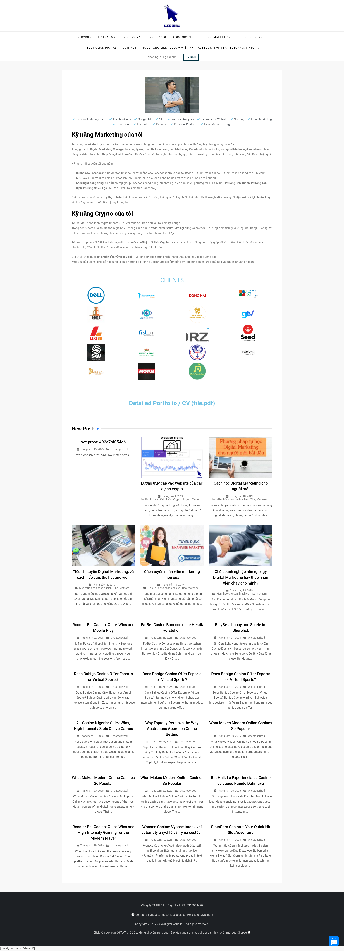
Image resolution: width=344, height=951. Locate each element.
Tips (252, 499)
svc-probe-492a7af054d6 (103, 442)
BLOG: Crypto (183, 36)
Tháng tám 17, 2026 (229, 840)
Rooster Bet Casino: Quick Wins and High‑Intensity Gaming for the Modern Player (103, 832)
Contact (130, 47)
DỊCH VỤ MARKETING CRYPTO (144, 36)
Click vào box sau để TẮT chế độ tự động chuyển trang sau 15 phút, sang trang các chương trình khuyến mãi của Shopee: (171, 932)
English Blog (252, 36)
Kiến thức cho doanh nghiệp (233, 499)
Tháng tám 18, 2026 (160, 840)
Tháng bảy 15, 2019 (103, 584)
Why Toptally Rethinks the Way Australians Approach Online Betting (172, 729)
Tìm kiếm (191, 57)
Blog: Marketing (217, 36)
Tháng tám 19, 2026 (92, 845)
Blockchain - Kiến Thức (158, 499)
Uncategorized (119, 449)
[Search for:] (164, 57)
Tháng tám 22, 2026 (92, 637)
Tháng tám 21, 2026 (160, 637)
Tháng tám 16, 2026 (92, 449)
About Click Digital (101, 47)
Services (85, 36)
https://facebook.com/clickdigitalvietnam (187, 914)
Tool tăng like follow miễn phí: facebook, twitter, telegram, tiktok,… (201, 47)
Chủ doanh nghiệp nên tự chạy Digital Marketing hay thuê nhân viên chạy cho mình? (240, 577)
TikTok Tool (107, 36)
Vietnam (262, 499)
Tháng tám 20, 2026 (229, 736)
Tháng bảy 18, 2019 (241, 496)
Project (186, 499)
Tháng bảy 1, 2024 (172, 496)
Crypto (177, 499)
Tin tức (196, 499)
